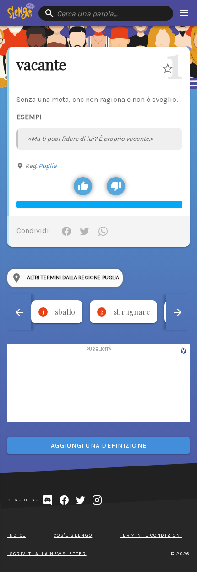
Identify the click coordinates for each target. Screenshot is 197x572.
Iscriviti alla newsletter (47, 553)
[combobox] (105, 13)
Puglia (47, 166)
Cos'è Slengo (73, 535)
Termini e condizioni (151, 535)
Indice (16, 535)
